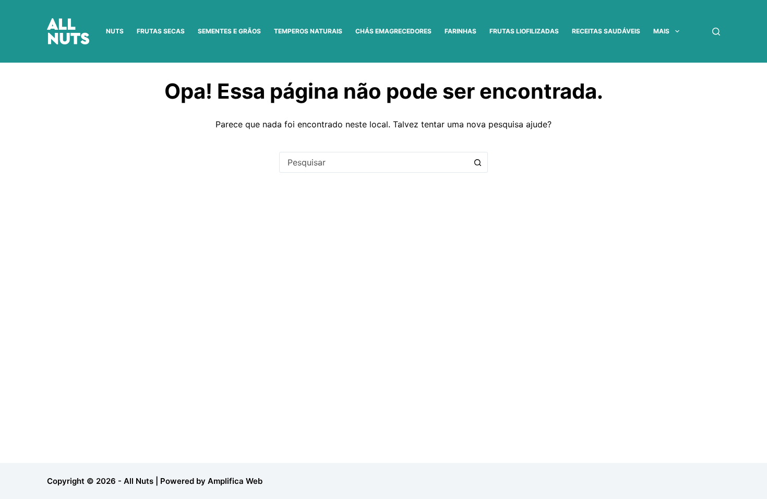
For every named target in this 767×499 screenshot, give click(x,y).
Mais (661, 31)
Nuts (115, 31)
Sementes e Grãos (229, 31)
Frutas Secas (161, 31)
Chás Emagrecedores (393, 31)
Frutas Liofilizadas (524, 31)
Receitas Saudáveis (606, 31)
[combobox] (374, 162)
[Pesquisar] (716, 31)
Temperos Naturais (308, 31)
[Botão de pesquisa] (477, 162)
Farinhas (460, 31)
